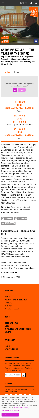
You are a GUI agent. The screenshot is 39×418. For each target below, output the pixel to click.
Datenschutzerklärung (21, 408)
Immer (22, 90)
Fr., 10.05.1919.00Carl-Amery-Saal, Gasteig (19, 105)
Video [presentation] (7, 72)
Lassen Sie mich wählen (10, 411)
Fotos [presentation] (16, 72)
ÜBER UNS (9, 291)
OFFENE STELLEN (12, 309)
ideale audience (19, 262)
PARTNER (8, 306)
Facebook (8, 219)
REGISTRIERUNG (11, 349)
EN (26, 3)
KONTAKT (8, 332)
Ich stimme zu (10, 415)
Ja (15, 90)
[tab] (7, 72)
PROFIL (7, 297)
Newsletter (9, 223)
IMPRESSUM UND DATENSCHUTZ (18, 329)
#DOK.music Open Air (9, 272)
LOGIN (7, 346)
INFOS (7, 317)
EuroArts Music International (22, 268)
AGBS (7, 326)
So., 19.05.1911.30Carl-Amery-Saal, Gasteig (19, 132)
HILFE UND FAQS (11, 323)
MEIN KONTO (10, 340)
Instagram (22, 219)
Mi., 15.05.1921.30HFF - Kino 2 (19, 118)
